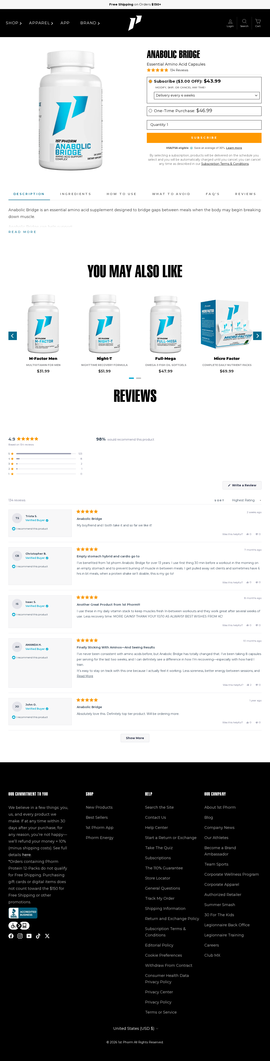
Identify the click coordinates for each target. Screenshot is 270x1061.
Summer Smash (219, 904)
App (65, 23)
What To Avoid (171, 194)
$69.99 (227, 371)
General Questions (162, 888)
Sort (220, 500)
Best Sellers (97, 817)
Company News (219, 827)
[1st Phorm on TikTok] (38, 936)
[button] (167, 70)
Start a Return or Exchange (171, 837)
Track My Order (159, 898)
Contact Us (155, 817)
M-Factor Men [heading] (43, 358)
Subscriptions (158, 858)
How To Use (122, 194)
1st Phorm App (99, 827)
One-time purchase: (183, 110)
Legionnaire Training (224, 935)
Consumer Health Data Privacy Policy (167, 978)
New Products (99, 807)
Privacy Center (159, 992)
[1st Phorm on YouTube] (29, 936)
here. (26, 855)
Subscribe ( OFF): (187, 81)
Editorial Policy (159, 945)
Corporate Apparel (221, 884)
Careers (211, 945)
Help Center (156, 827)
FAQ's (213, 194)
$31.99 (43, 371)
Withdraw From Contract (168, 965)
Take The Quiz (159, 848)
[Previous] (12, 336)
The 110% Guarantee (164, 868)
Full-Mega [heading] (165, 358)
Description (29, 194)
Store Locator (157, 878)
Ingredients (75, 194)
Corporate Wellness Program (231, 874)
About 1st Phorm (220, 807)
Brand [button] (88, 23)
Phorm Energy (99, 837)
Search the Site (159, 807)
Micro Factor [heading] (227, 358)
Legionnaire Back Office (227, 925)
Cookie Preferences (163, 955)
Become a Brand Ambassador (220, 851)
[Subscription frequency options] (204, 95)
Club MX (212, 955)
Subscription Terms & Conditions (225, 164)
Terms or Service (161, 1012)
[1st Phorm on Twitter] (47, 936)
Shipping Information (165, 908)
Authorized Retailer (222, 894)
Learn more (234, 147)
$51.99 (104, 371)
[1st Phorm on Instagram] (20, 936)
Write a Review (246, 486)
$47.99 (166, 371)
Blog (208, 817)
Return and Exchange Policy (172, 918)
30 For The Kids (219, 915)
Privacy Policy (158, 1002)
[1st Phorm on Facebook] (11, 936)
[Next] (257, 336)
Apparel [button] (39, 23)
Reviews (245, 194)
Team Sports (216, 864)
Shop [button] (12, 23)
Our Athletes (216, 837)
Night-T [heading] (104, 358)
